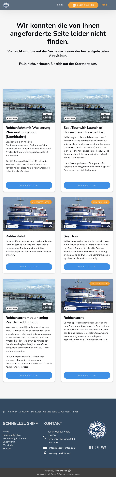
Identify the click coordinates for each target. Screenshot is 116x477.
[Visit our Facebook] (91, 447)
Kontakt (7, 448)
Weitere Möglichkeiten (14, 438)
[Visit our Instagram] (96, 447)
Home (6, 431)
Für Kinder (8, 445)
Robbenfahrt (15, 236)
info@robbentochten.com (62, 447)
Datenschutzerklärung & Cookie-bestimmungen (58, 474)
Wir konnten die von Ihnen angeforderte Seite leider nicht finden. (44, 412)
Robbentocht (74, 317)
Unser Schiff (9, 441)
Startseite (82, 63)
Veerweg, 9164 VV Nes (59, 453)
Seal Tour (71, 236)
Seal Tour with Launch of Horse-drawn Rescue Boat (84, 129)
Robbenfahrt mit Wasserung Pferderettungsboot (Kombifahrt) (28, 132)
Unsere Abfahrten (12, 435)
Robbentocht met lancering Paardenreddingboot (27, 319)
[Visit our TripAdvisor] (103, 447)
